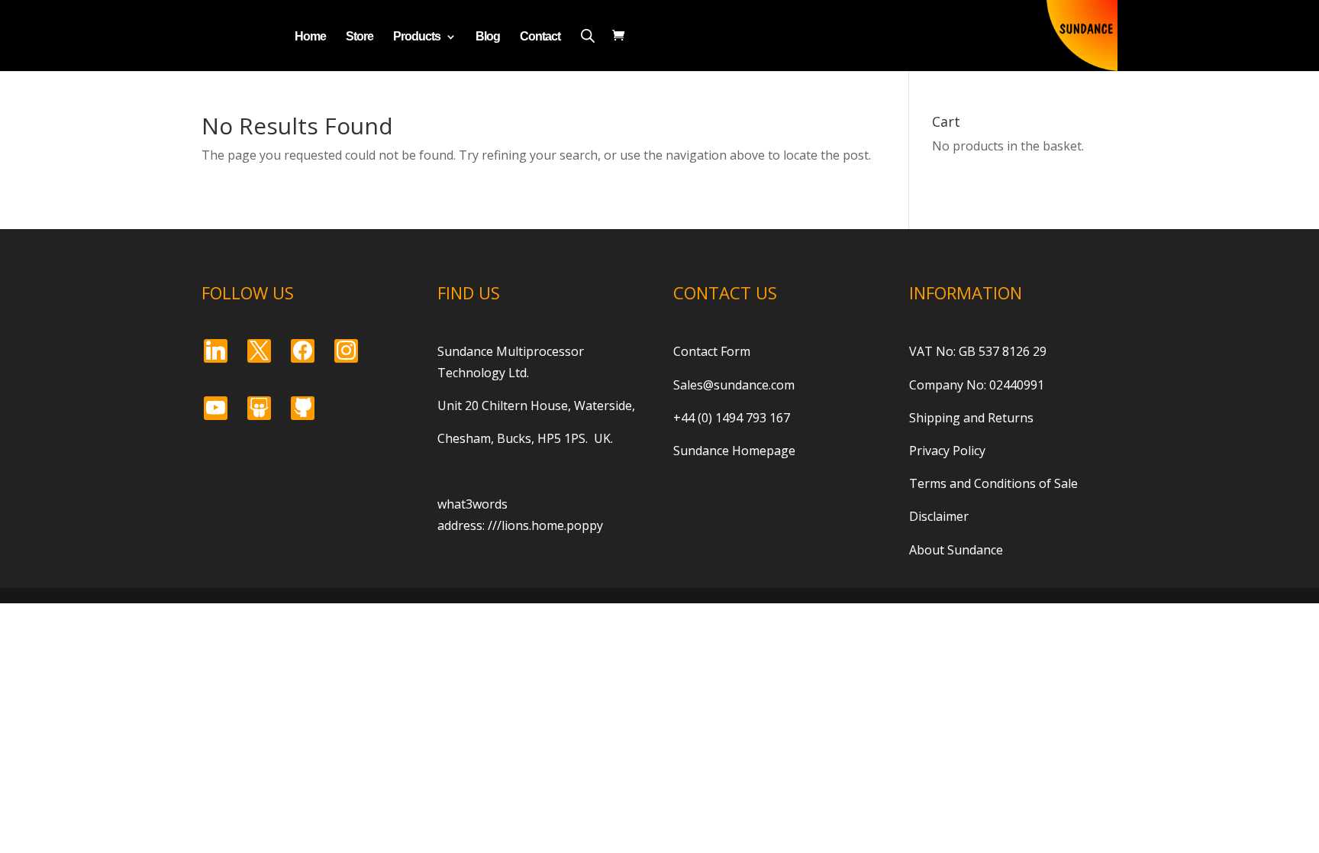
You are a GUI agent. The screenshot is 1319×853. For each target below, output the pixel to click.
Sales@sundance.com (734, 384)
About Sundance (956, 549)
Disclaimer (939, 516)
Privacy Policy (947, 450)
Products (416, 37)
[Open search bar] (587, 35)
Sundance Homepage (734, 450)
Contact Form (711, 351)
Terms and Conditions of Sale (993, 483)
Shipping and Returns (971, 417)
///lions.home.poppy (545, 525)
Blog (488, 37)
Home (310, 37)
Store (359, 37)
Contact (540, 37)
